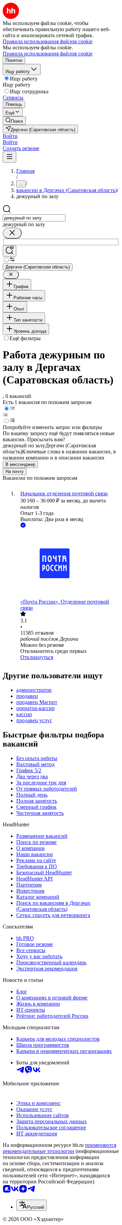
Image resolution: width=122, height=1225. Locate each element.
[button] (10, 136)
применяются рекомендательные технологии (59, 1148)
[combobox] (34, 217)
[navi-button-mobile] (9, 157)
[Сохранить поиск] (9, 251)
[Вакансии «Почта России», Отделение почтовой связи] (67, 564)
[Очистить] (12, 233)
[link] (14, 120)
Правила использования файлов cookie (48, 53)
